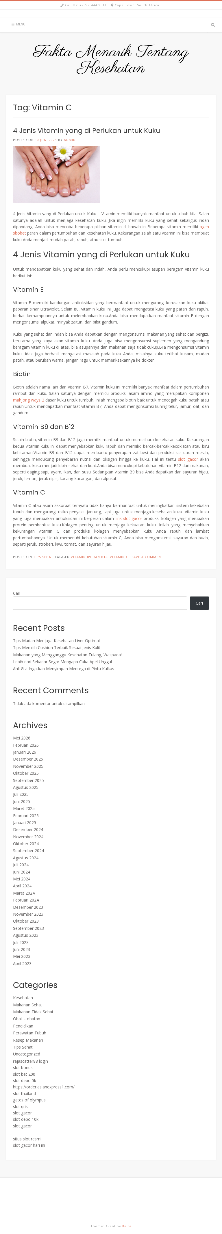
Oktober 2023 (26, 921)
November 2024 (28, 836)
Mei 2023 (21, 956)
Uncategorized (26, 1054)
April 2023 (22, 963)
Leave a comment (146, 557)
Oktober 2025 (26, 773)
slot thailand (24, 1093)
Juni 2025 (21, 801)
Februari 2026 (26, 745)
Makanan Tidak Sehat (33, 1011)
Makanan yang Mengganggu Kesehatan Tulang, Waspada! (67, 654)
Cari (16, 593)
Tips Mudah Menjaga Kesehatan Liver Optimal (56, 640)
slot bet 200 (24, 1074)
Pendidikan (23, 1026)
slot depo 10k (25, 1119)
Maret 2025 (24, 808)
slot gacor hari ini (29, 1145)
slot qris (20, 1106)
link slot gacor (129, 518)
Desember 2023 (28, 907)
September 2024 (28, 850)
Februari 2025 (26, 815)
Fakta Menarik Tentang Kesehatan (111, 60)
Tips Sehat (43, 557)
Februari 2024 (26, 900)
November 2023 (28, 914)
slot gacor (188, 459)
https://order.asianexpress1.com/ (44, 1087)
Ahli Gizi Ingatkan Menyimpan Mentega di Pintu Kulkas (63, 668)
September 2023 (28, 928)
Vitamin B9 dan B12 (89, 557)
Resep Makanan (28, 1040)
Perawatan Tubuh (29, 1033)
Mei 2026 (21, 738)
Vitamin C (119, 557)
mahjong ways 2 (28, 400)
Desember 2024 (28, 829)
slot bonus (23, 1067)
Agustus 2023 (25, 935)
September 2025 (28, 780)
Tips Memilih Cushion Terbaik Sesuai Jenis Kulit (56, 647)
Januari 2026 (24, 752)
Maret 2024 (24, 893)
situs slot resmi (27, 1139)
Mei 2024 (21, 879)
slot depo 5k (24, 1080)
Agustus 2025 (25, 787)
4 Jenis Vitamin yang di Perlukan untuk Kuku (86, 130)
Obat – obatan (26, 1018)
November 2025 (28, 766)
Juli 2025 (21, 794)
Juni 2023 (21, 949)
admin (70, 139)
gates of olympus (29, 1100)
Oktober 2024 (26, 843)
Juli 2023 (21, 942)
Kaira (127, 1226)
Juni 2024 (21, 872)
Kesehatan (23, 997)
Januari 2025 (24, 822)
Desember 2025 (28, 759)
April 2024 (22, 886)
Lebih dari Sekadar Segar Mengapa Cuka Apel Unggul (62, 661)
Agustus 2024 (25, 858)
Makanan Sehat (27, 1005)
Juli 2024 (21, 864)
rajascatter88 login (30, 1061)
